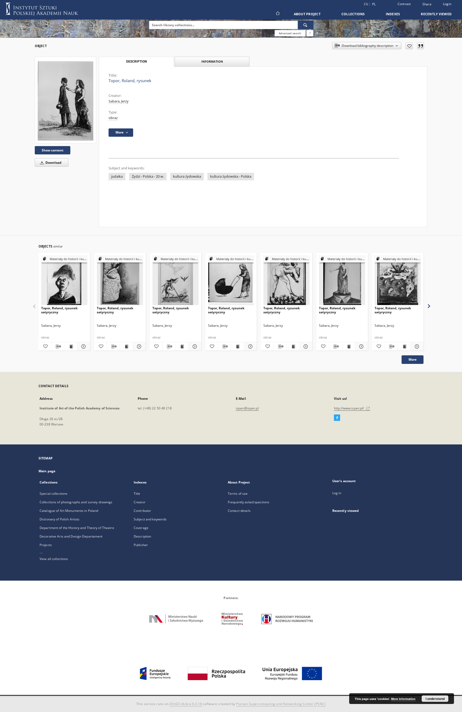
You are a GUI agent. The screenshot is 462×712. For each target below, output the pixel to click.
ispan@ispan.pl (247, 408)
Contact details (239, 510)
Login (447, 4)
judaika (117, 176)
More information (403, 699)
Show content (52, 150)
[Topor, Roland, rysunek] (65, 100)
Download (53, 162)
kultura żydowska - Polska (230, 176)
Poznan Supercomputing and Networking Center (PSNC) (281, 704)
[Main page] (277, 14)
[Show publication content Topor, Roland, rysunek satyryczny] (70, 346)
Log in (336, 493)
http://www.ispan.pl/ (349, 408)
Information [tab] (212, 61)
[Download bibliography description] (57, 346)
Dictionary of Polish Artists (59, 519)
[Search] (305, 25)
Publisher (141, 545)
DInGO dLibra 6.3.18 (186, 704)
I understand (435, 698)
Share (427, 4)
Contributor (142, 510)
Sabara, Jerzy (119, 101)
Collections (353, 14)
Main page (46, 471)
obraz (113, 118)
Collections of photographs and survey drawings (76, 502)
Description (142, 536)
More (413, 359)
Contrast (404, 4)
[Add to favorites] (409, 45)
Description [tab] (136, 61)
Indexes (393, 14)
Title (137, 493)
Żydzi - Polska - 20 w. (148, 176)
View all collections (54, 559)
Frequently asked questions (248, 502)
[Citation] (420, 45)
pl (374, 4)
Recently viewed (436, 14)
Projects (46, 545)
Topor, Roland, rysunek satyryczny (59, 310)
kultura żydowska (187, 176)
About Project (307, 14)
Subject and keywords (150, 519)
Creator (139, 502)
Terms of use (238, 493)
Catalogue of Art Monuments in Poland (69, 510)
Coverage (141, 528)
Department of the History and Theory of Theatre (77, 528)
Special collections (53, 493)
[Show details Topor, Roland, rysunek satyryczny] (82, 346)
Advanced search (290, 33)
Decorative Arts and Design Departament (71, 536)
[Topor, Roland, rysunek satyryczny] (64, 280)
